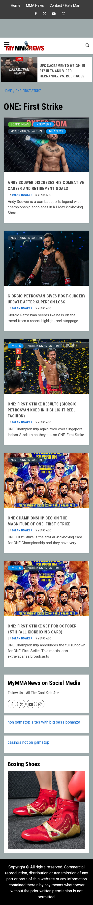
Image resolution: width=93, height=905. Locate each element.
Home (15, 4)
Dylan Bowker (22, 195)
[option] (46, 69)
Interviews (43, 124)
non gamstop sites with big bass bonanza (44, 722)
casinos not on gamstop (28, 742)
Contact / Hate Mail (65, 4)
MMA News (35, 4)
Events (16, 346)
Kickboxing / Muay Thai (26, 131)
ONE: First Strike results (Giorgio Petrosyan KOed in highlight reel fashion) (42, 410)
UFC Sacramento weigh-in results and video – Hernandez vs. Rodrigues (62, 71)
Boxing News (20, 124)
